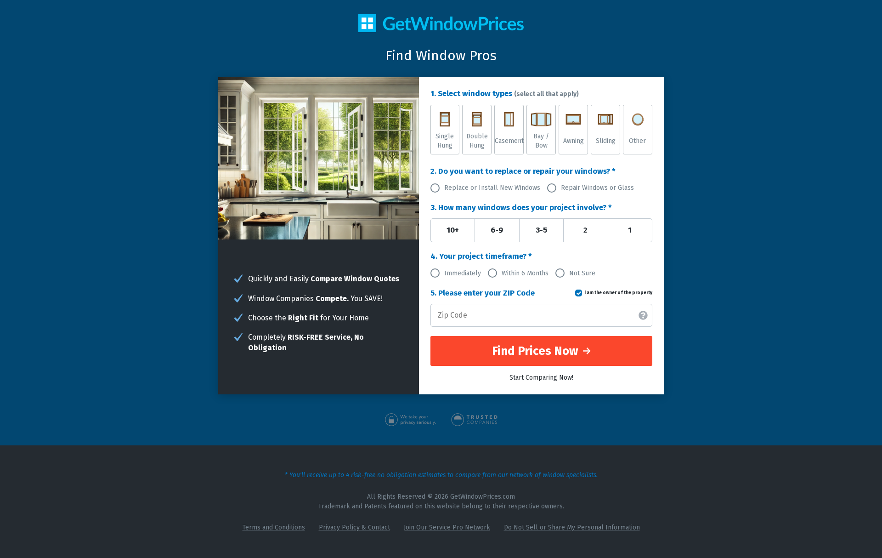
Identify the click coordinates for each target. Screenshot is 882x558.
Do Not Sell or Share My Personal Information (572, 527)
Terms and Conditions (274, 527)
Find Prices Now (536, 351)
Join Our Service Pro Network (447, 527)
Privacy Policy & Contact (354, 527)
